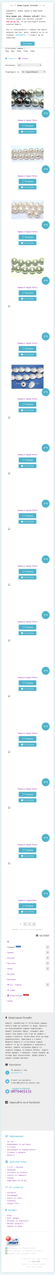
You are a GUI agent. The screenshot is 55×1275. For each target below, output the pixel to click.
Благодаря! (27, 44)
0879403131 (21, 35)
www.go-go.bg (12, 21)
